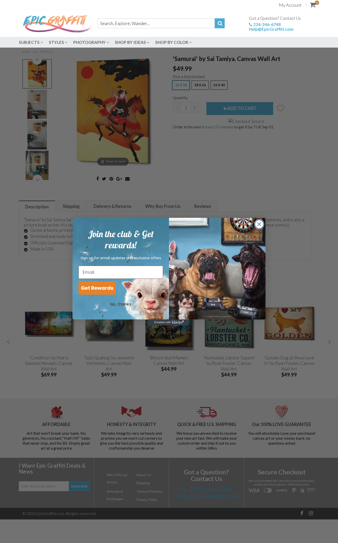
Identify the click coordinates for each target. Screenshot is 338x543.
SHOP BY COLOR (172, 42)
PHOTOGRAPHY (89, 42)
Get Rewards (97, 288)
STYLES (57, 42)
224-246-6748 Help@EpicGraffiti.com (271, 27)
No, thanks (120, 304)
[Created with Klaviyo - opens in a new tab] (169, 322)
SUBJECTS (29, 42)
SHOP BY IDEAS (131, 42)
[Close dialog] (259, 224)
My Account (290, 5)
